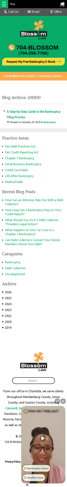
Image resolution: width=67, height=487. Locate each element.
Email (35, 11)
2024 (7, 304)
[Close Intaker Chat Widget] (63, 401)
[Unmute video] (43, 438)
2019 (7, 327)
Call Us (13, 11)
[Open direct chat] (57, 401)
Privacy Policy (13, 461)
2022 (7, 316)
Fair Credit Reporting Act (21, 152)
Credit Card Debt (16, 170)
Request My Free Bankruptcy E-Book (31, 61)
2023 (7, 310)
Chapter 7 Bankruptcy (19, 158)
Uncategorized (15, 274)
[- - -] (4, 4)
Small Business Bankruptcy (23, 164)
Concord (11, 408)
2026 (7, 292)
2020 (7, 321)
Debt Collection (15, 268)
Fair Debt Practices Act (20, 146)
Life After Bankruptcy (19, 176)
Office (58, 11)
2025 (7, 298)
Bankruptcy (49, 122)
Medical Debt (14, 182)
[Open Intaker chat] (27, 485)
